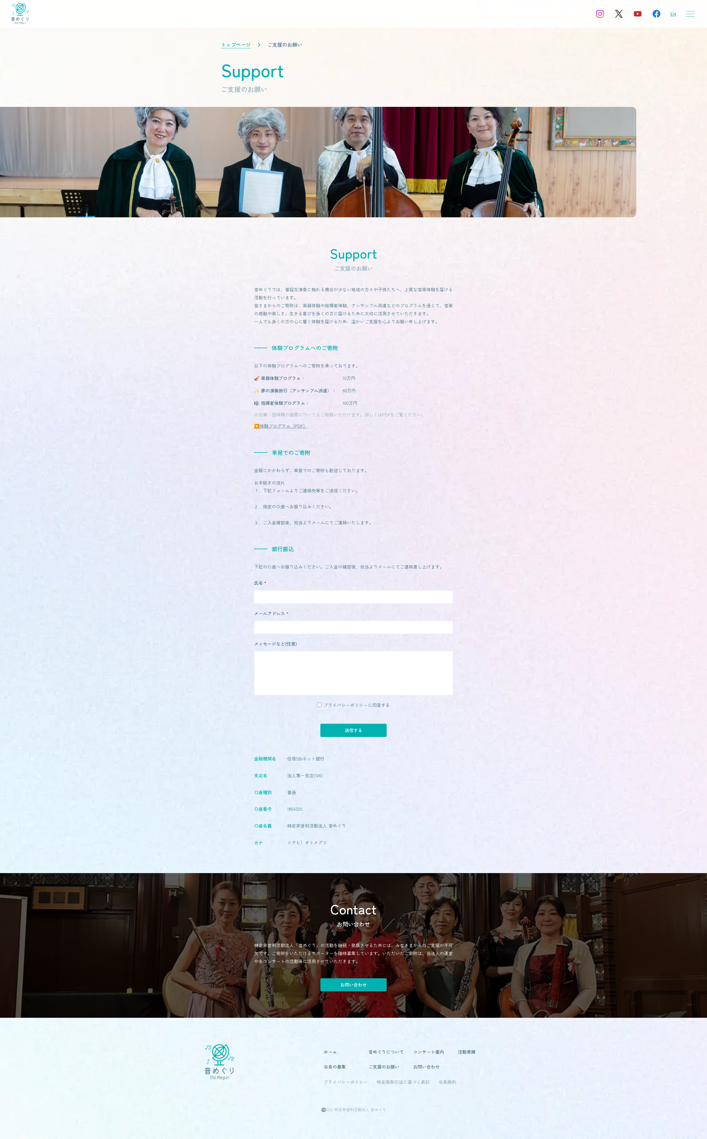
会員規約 (447, 1082)
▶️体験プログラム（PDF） (280, 425)
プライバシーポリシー (346, 1082)
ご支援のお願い (383, 1066)
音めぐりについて (386, 1051)
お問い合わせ (353, 984)
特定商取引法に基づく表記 (403, 1082)
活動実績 (467, 1051)
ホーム (330, 1051)
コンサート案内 (428, 1051)
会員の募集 (335, 1066)
